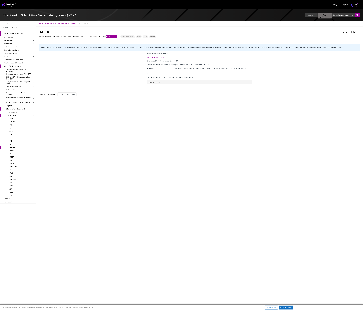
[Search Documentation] (357, 15)
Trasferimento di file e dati (13, 63)
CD (10, 128)
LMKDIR (12, 147)
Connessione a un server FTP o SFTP (19, 74)
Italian (153, 37)
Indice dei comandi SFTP (155, 57)
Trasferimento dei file (13, 87)
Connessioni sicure (10, 53)
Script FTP (9, 106)
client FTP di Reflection (12, 66)
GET (10, 138)
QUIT (11, 176)
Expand (7, 27)
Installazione (8, 37)
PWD (11, 173)
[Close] (360, 307)
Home (41, 23)
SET (10, 189)
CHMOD (12, 131)
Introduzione (8, 40)
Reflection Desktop (128, 37)
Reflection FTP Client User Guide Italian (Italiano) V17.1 (61, 23)
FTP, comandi (12, 112)
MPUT (11, 163)
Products (310, 15)
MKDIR (11, 160)
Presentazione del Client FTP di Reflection (17, 70)
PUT (11, 170)
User (146, 37)
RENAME (12, 179)
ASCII (11, 118)
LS (10, 154)
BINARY (12, 122)
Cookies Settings (271, 307)
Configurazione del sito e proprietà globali (18, 83)
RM (10, 183)
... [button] (80, 23)
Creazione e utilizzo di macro (14, 60)
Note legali (8, 202)
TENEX (11, 195)
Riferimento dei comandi (15, 109)
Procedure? (8, 44)
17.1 (139, 37)
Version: (41, 37)
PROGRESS (13, 167)
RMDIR (11, 186)
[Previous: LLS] (343, 32)
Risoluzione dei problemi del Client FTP (18, 98)
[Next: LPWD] (347, 32)
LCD (10, 141)
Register (345, 5)
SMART (12, 192)
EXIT (11, 135)
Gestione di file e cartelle (14, 90)
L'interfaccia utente (11, 47)
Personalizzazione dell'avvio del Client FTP (17, 94)
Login (355, 5)
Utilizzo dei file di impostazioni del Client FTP (18, 78)
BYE (10, 125)
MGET (11, 157)
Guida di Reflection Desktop (12, 33)
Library (334, 5)
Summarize (113, 37)
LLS (10, 144)
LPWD (11, 151)
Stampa (6, 56)
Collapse (16, 27)
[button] (331, 16)
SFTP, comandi (13, 115)
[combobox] (334, 15)
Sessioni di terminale (11, 50)
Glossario (7, 199)
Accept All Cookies (286, 307)
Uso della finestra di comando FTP (18, 102)
